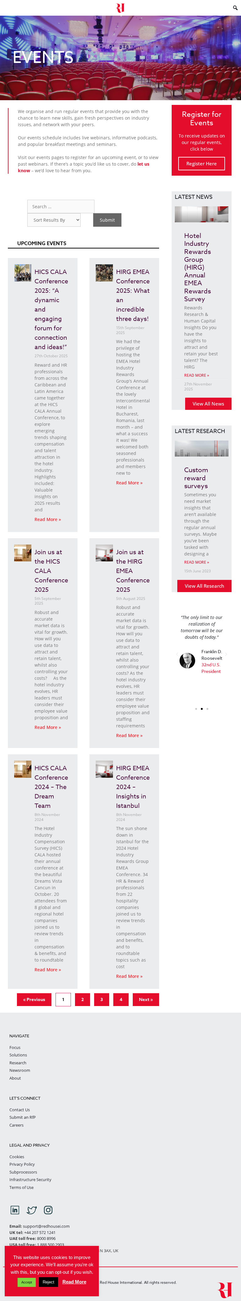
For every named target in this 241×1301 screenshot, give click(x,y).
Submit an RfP (22, 1117)
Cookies (16, 1156)
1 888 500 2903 (50, 1244)
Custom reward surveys (196, 477)
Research (17, 1063)
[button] (177, 654)
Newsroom (19, 1070)
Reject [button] (48, 1282)
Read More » (48, 519)
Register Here (201, 163)
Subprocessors (23, 1172)
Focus (14, 1047)
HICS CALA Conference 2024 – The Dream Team (51, 787)
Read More (74, 1281)
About (15, 1078)
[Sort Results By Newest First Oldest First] (54, 220)
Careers (16, 1125)
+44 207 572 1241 (40, 1232)
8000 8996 (46, 1238)
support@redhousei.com (46, 1226)
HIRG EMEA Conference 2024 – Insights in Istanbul (133, 787)
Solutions (18, 1055)
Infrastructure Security (30, 1179)
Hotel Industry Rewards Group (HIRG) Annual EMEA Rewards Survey (197, 267)
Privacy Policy (22, 1164)
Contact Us (19, 1110)
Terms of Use (21, 1187)
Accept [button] (26, 1282)
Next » (146, 999)
